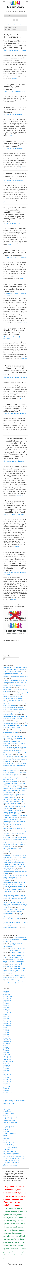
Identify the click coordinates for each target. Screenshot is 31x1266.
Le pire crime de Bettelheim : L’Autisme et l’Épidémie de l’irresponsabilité (14, 110)
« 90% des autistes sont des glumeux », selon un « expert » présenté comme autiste (15, 253)
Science (5, 1137)
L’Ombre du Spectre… (9, 1142)
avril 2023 (6, 991)
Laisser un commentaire (9, 116)
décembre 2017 (7, 1040)
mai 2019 (6, 1016)
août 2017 (6, 1045)
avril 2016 (6, 1069)
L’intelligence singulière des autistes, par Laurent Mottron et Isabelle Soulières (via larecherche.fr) (15, 844)
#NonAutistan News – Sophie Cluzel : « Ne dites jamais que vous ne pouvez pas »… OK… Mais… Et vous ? (14, 916)
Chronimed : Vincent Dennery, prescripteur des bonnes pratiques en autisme (15, 176)
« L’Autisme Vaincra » (11, 1146)
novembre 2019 (7, 1013)
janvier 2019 (7, 1020)
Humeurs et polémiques (10, 1151)
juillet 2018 (6, 1027)
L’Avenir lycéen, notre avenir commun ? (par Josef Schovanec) (14, 86)
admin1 (15, 223)
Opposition (6, 1164)
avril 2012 (6, 1085)
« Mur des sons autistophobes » (12, 825)
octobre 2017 (7, 1043)
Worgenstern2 (19, 91)
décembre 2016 (7, 1056)
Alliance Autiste (9, 1126)
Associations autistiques (10, 1122)
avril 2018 (6, 1032)
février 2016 (6, 1072)
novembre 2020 (7, 998)
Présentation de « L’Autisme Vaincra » (14, 1100)
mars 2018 (6, 1034)
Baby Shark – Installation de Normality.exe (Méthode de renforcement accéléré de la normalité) (15, 815)
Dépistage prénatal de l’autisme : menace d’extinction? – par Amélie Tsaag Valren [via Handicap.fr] (15, 790)
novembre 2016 (7, 1058)
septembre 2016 (8, 1061)
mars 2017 (6, 1052)
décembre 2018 (7, 1022)
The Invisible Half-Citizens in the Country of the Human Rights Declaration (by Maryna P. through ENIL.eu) (15, 785)
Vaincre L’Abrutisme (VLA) (10, 1166)
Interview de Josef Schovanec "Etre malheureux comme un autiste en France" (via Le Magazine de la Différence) (15, 675)
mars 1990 (6, 1094)
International (7, 1111)
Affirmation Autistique (9, 1120)
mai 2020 (6, 1005)
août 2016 (6, 1063)
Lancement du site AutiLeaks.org (12, 852)
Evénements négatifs (11, 1117)
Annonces (6, 1115)
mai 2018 (6, 1031)
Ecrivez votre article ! (9, 1102)
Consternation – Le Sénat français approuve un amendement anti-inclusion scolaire (15, 871)
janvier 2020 (7, 1009)
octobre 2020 (7, 1000)
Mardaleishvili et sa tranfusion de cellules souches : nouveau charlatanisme (15, 939)
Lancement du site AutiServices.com (13, 848)
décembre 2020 (7, 996)
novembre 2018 (7, 1023)
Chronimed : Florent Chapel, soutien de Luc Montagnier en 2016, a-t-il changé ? (15, 144)
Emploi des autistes (11, 1133)
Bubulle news (9, 1149)
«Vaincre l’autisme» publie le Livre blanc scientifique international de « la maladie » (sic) (15, 911)
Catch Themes (19, 1264)
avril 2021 (6, 993)
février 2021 (6, 995)
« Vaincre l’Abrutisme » (11, 1148)
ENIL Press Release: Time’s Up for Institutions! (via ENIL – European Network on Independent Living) (13, 698)
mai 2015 (6, 1076)
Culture (5, 1129)
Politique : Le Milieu (18, 25)
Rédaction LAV (17, 50)
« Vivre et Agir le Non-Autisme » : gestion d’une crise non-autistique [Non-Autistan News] (15, 839)
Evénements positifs (11, 1119)
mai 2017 (6, 1050)
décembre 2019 (7, 1011)
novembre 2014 (7, 1081)
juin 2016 (6, 1067)
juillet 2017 (6, 1047)
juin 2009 (6, 1090)
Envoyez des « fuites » (9, 1104)
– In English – (7, 1110)
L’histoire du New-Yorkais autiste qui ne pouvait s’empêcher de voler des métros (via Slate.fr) (15, 857)
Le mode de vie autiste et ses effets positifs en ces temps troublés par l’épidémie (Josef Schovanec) (13, 801)
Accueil (7, 25)
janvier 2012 (7, 1087)
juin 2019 (6, 1014)
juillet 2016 (6, 1065)
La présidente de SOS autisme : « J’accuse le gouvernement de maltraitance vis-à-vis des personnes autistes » (15, 669)
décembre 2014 (7, 1079)
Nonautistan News (10, 1155)
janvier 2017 (7, 1054)
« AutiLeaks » (9, 1144)
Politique (6, 1140)
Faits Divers (6, 1138)
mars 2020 (6, 1007)
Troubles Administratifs (12, 1162)
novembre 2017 (7, 1041)
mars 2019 (6, 1018)
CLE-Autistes (8, 1128)
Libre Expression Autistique (11, 1153)
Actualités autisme (8, 1113)
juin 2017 (6, 1049)
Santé (5, 1135)
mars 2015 (6, 1078)
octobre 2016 (7, 1060)
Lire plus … (15, 78)
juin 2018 (6, 1029)
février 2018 (6, 1036)
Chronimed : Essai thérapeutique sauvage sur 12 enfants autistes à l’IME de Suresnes (14, 752)
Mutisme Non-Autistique (12, 1160)
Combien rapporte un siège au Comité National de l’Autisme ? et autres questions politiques (14, 795)
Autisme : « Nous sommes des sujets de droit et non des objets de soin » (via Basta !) (14, 833)
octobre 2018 (7, 1025)
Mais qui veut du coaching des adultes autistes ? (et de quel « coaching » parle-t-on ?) (15, 765)
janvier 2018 (7, 1038)
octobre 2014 (7, 1083)
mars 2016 (6, 1070)
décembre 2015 (7, 1074)
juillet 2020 (6, 1002)
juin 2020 (6, 1004)
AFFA (6, 1124)
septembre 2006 (8, 1092)
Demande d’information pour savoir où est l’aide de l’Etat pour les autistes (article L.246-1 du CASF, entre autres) (14, 884)
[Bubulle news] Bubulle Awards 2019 (14, 828)
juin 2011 (6, 1088)
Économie (6, 1131)
